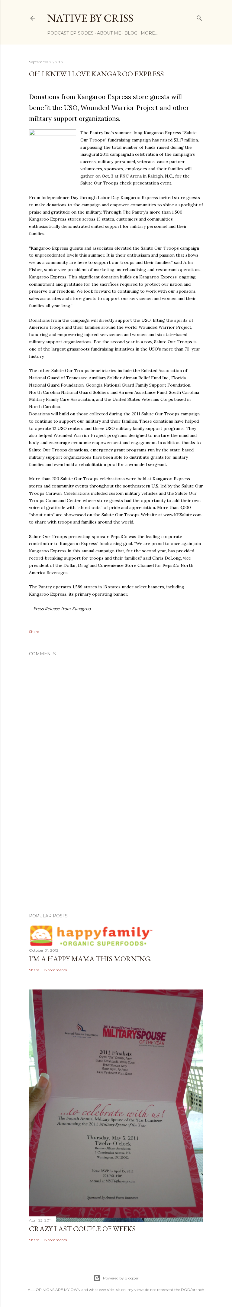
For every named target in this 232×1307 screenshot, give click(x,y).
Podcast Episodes (70, 33)
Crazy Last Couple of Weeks (82, 1228)
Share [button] (34, 631)
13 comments (55, 970)
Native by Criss (90, 18)
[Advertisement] (116, 855)
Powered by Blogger (121, 1278)
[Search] (199, 17)
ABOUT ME (109, 33)
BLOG (130, 33)
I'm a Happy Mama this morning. (90, 958)
